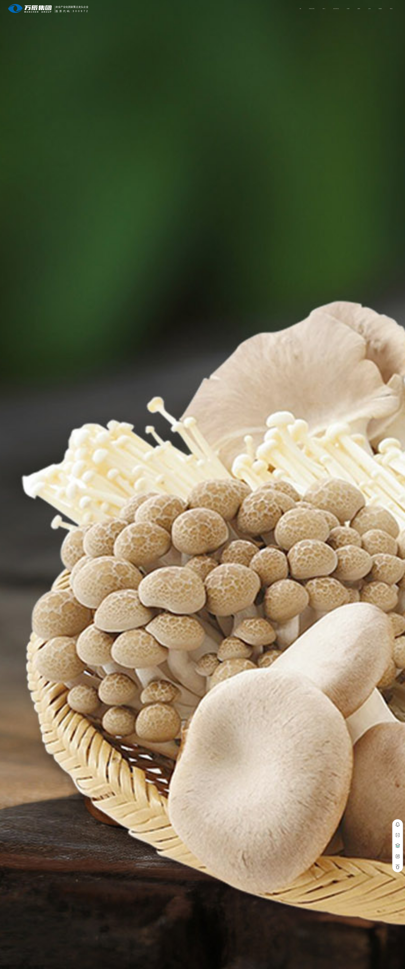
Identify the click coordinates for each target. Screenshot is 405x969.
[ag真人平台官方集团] (31, 8)
